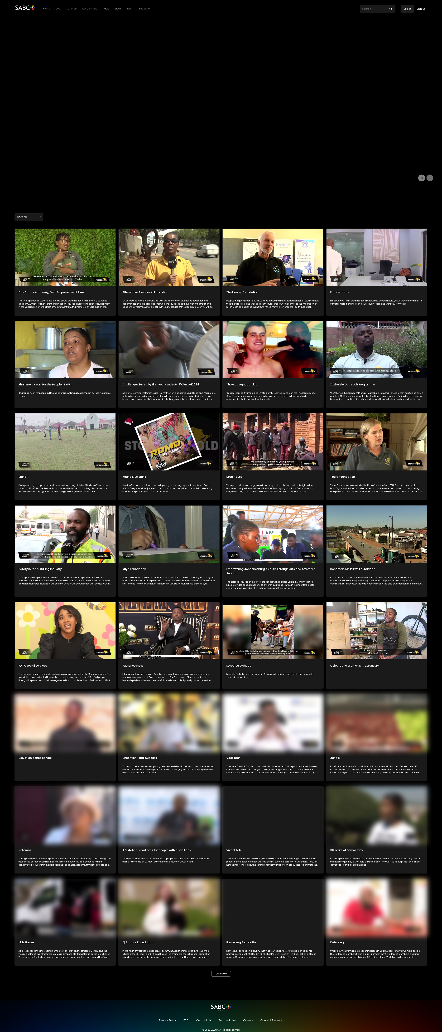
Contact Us (203, 1020)
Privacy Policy (167, 1020)
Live (58, 8)
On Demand (89, 8)
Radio (106, 8)
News (118, 8)
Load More (221, 973)
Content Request (271, 1020)
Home (46, 8)
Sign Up (421, 9)
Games (248, 1020)
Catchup (71, 8)
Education (145, 8)
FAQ (186, 1020)
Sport (130, 8)
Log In (407, 9)
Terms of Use (227, 1020)
